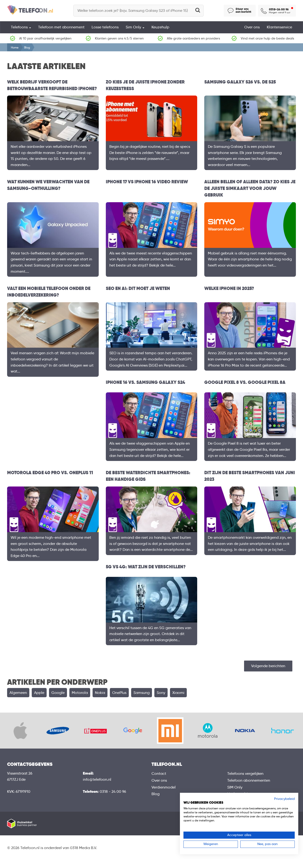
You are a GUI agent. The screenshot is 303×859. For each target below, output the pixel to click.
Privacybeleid (284, 799)
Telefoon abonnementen (248, 780)
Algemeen (18, 692)
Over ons (252, 27)
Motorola (80, 692)
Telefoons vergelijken (245, 773)
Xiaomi (178, 692)
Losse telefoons (105, 27)
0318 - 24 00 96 (113, 791)
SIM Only (234, 787)
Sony (161, 692)
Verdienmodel (164, 787)
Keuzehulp (160, 27)
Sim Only (134, 27)
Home (14, 47)
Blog (156, 794)
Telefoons (20, 27)
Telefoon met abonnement (61, 27)
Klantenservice (279, 27)
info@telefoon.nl (97, 779)
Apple (39, 692)
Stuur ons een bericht (243, 10)
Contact (159, 773)
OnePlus (119, 692)
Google (58, 692)
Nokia (100, 692)
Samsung (142, 692)
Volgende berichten (268, 666)
